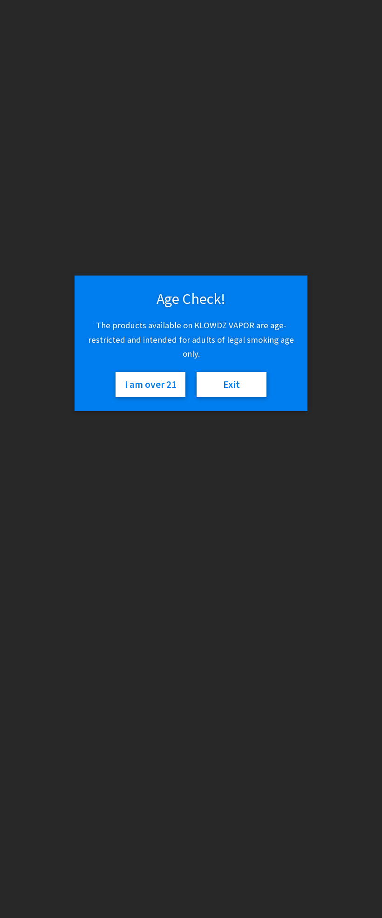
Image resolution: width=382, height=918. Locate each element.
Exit (231, 384)
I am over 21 (151, 384)
